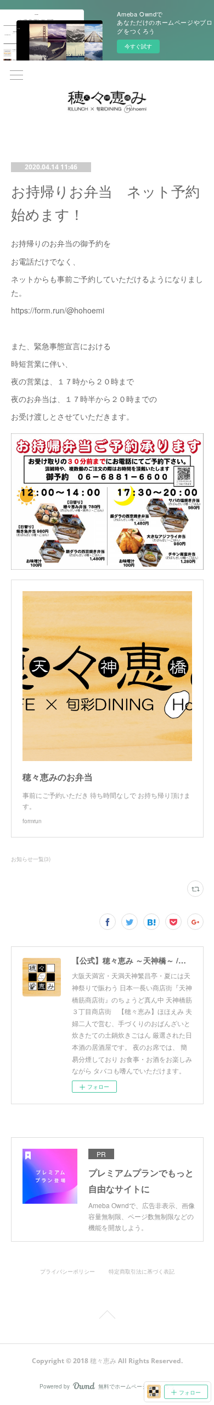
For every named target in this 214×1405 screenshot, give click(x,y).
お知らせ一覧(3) (30, 859)
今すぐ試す (138, 46)
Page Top (107, 1316)
